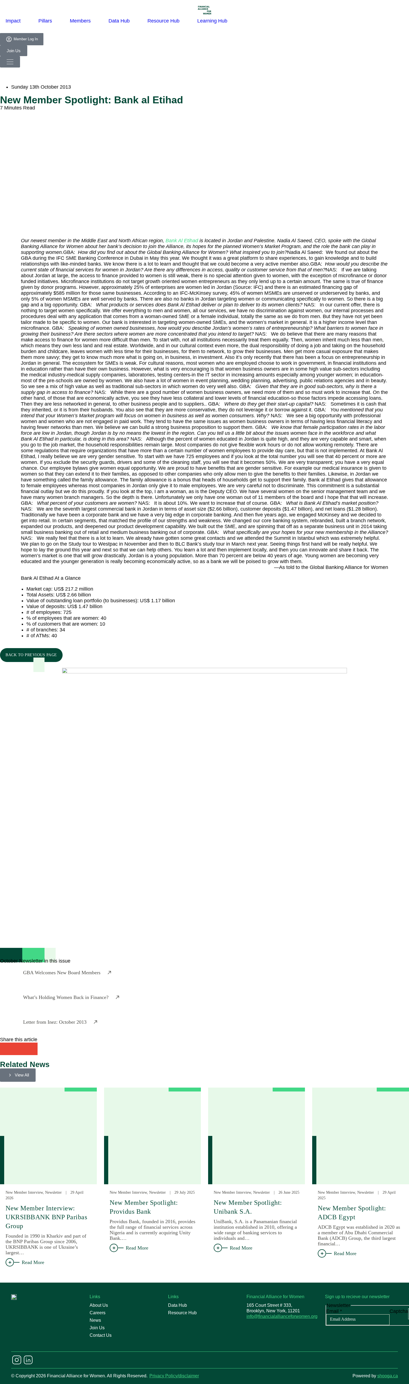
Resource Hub (163, 21)
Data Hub (119, 21)
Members (80, 21)
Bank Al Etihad (182, 240)
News (95, 1320)
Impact (13, 21)
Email (334, 1311)
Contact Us (101, 1335)
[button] (6, 1049)
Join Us (97, 1327)
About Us (99, 1305)
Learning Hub (212, 21)
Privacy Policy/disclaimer (174, 1375)
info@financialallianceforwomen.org (282, 1316)
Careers (97, 1312)
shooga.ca (387, 1375)
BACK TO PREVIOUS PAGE (31, 655)
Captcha (399, 1311)
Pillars (45, 21)
